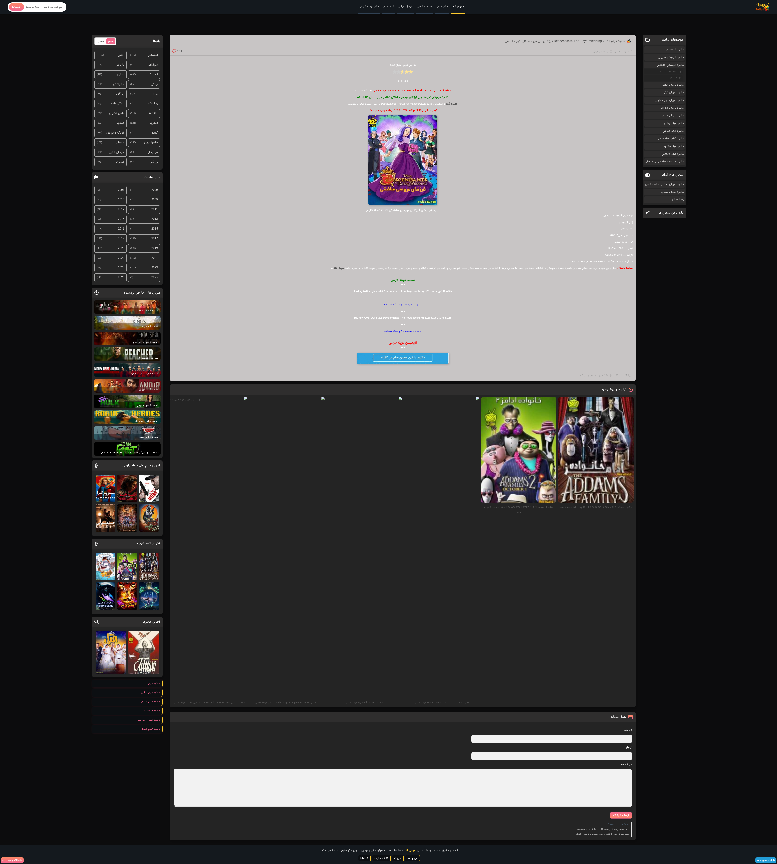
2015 (154, 229)
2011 (154, 209)
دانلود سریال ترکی (673, 92)
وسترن (120, 162)
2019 (154, 248)
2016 (121, 229)
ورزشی (154, 162)
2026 (121, 277)
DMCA (364, 858)
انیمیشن (388, 6)
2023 (154, 267)
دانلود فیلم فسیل (150, 729)
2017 (154, 238)
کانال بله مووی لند (766, 860)
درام (155, 94)
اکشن (121, 55)
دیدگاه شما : (625, 765)
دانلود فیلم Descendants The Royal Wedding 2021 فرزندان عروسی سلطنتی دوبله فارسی (565, 41)
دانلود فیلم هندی (674, 146)
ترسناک (153, 74)
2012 (121, 209)
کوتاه (155, 132)
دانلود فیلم (451, 104)
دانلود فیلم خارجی (673, 131)
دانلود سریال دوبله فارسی (669, 100)
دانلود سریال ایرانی (673, 85)
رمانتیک (153, 103)
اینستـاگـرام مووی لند (12, 860)
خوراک (397, 858)
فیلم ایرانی (442, 6)
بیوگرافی (153, 65)
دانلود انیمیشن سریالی (671, 57)
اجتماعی (152, 55)
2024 (121, 267)
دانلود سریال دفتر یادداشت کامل (664, 184)
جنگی (154, 84)
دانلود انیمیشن (621, 52)
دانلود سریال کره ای (672, 108)
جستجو (16, 7)
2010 (121, 199)
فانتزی (154, 123)
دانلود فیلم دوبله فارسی (670, 139)
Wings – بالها (675, 78)
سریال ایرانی (405, 6)
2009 (154, 199)
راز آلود (120, 94)
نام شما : (627, 730)
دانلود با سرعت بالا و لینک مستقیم (403, 305)
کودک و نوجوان (601, 52)
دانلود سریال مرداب (672, 192)
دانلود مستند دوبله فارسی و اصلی (664, 162)
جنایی (120, 74)
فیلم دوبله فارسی (369, 6)
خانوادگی (118, 84)
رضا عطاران (677, 200)
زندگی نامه (117, 103)
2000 (154, 190)
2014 (121, 219)
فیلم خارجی (424, 6)
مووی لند (458, 6)
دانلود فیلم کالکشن (673, 154)
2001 (121, 190)
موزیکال (153, 152)
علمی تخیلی (116, 113)
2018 (121, 238)
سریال (101, 41)
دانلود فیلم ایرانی (674, 123)
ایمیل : (628, 747)
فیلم (110, 41)
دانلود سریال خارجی (672, 115)
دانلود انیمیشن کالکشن (670, 65)
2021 (154, 258)
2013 (154, 219)
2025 (154, 277)
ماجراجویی (151, 142)
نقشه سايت (381, 858)
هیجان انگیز (116, 152)
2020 (121, 248)
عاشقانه (153, 113)
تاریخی (120, 65)
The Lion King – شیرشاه (670, 71)
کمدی (120, 123)
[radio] (411, 73)
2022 (121, 258)
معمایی (119, 142)
